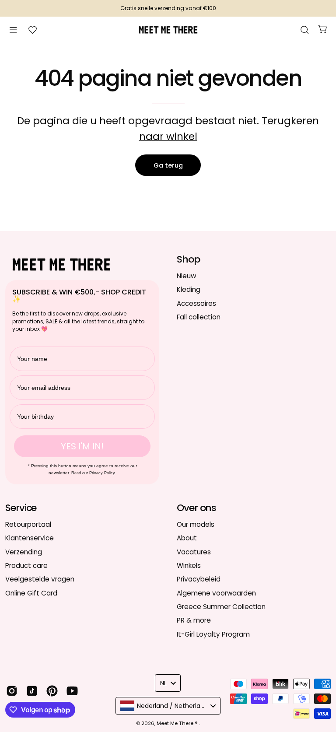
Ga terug (168, 165)
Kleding (188, 289)
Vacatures (194, 551)
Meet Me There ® (178, 723)
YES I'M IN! (82, 446)
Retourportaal (28, 524)
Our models (195, 524)
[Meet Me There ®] (168, 29)
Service (20, 508)
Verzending (23, 551)
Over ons (196, 508)
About (187, 538)
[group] (168, 8)
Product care (26, 565)
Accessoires (196, 303)
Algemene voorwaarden (216, 592)
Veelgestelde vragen (39, 579)
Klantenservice (29, 538)
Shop (188, 259)
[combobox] (168, 683)
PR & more (194, 620)
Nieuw (186, 275)
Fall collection (198, 317)
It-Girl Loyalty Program (213, 633)
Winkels (189, 565)
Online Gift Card (31, 592)
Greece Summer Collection (221, 606)
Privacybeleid (198, 579)
